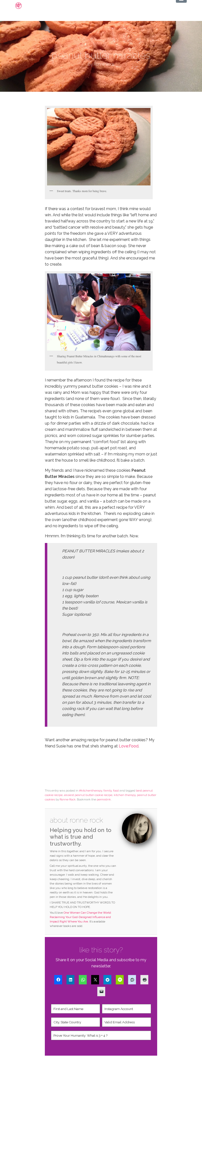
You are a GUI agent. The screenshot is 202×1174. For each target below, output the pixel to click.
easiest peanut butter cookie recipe (88, 795)
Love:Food (128, 746)
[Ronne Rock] (22, 5)
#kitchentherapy (90, 790)
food (116, 790)
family (107, 790)
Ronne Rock (68, 799)
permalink (104, 799)
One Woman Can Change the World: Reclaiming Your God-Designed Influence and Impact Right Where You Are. (81, 917)
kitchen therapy (124, 795)
